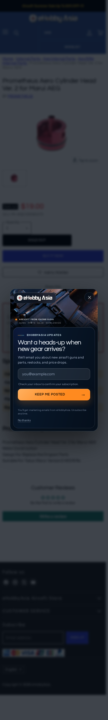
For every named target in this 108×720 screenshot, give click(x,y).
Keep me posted (50, 394)
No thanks (24, 420)
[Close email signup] (89, 297)
